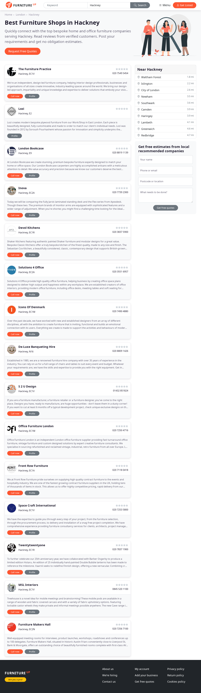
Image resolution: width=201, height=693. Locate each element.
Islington (167, 83)
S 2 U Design (27, 386)
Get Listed (186, 5)
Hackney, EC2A (26, 192)
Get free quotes (165, 207)
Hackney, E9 (25, 153)
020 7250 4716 (120, 430)
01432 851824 (120, 390)
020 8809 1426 (120, 351)
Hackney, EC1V (26, 73)
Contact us (109, 681)
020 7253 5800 (120, 509)
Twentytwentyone (31, 545)
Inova (22, 188)
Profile (32, 96)
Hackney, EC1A (26, 470)
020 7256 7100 (120, 628)
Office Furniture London (36, 426)
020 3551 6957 (120, 271)
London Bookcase (31, 148)
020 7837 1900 (120, 549)
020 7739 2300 (120, 192)
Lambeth (167, 122)
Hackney (34, 14)
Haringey (167, 116)
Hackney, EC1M (26, 311)
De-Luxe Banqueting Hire (36, 347)
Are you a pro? (15, 679)
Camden (167, 109)
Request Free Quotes (22, 51)
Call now (15, 96)
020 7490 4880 (120, 311)
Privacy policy (175, 669)
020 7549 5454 (120, 73)
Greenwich (167, 129)
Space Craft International (37, 505)
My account (142, 669)
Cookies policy (176, 681)
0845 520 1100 (120, 589)
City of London (167, 90)
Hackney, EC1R (26, 232)
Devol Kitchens (29, 228)
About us (108, 669)
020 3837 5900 (120, 231)
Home (8, 14)
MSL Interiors (28, 585)
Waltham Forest (167, 77)
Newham (167, 96)
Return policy (175, 675)
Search (141, 5)
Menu (166, 5)
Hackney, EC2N (26, 629)
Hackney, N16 (25, 351)
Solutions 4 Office (31, 267)
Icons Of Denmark (31, 307)
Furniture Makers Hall (34, 624)
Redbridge (167, 135)
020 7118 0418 (120, 470)
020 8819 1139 (120, 152)
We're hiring (109, 675)
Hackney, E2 (25, 113)
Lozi (21, 109)
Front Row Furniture (33, 466)
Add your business (146, 675)
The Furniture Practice (34, 69)
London (20, 14)
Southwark (167, 103)
